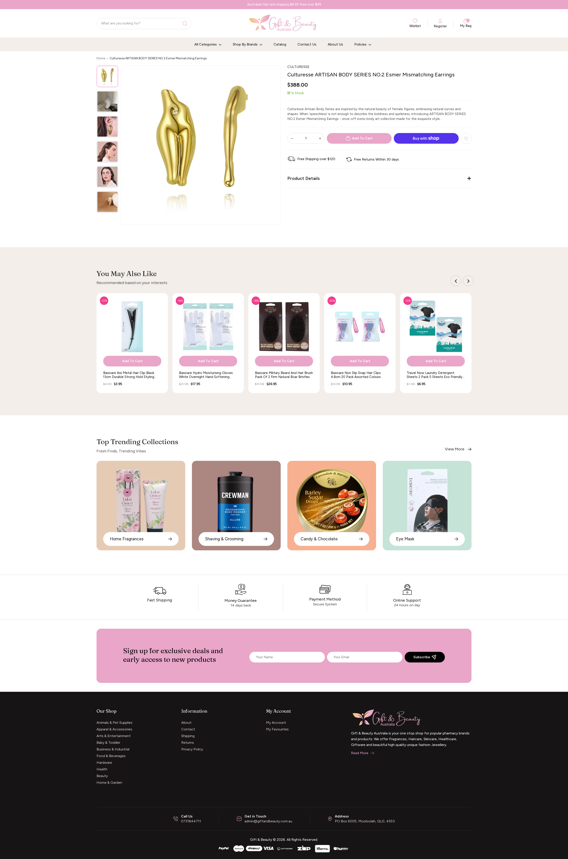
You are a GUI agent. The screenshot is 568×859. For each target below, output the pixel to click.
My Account (276, 722)
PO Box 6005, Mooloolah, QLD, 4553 (365, 821)
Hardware (104, 762)
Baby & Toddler (108, 742)
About (186, 722)
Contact (188, 729)
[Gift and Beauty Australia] (284, 848)
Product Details (303, 178)
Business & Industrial (113, 749)
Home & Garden (109, 782)
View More (454, 449)
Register (440, 26)
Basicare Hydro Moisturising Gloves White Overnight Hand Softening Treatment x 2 (206, 375)
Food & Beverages (111, 756)
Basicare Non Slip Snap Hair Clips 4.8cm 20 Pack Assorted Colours (356, 375)
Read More (359, 753)
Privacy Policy (192, 749)
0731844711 (191, 821)
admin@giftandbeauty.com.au (268, 821)
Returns (187, 742)
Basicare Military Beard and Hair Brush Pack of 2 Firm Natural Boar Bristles (284, 375)
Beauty (102, 776)
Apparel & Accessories (114, 729)
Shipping (188, 736)
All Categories (206, 44)
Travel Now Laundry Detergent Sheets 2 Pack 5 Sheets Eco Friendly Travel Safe (434, 375)
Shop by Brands (245, 44)
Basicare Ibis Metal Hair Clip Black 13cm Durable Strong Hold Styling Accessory (128, 375)
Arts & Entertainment (114, 736)
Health (102, 769)
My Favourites (277, 729)
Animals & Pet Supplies (114, 722)
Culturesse (298, 67)
